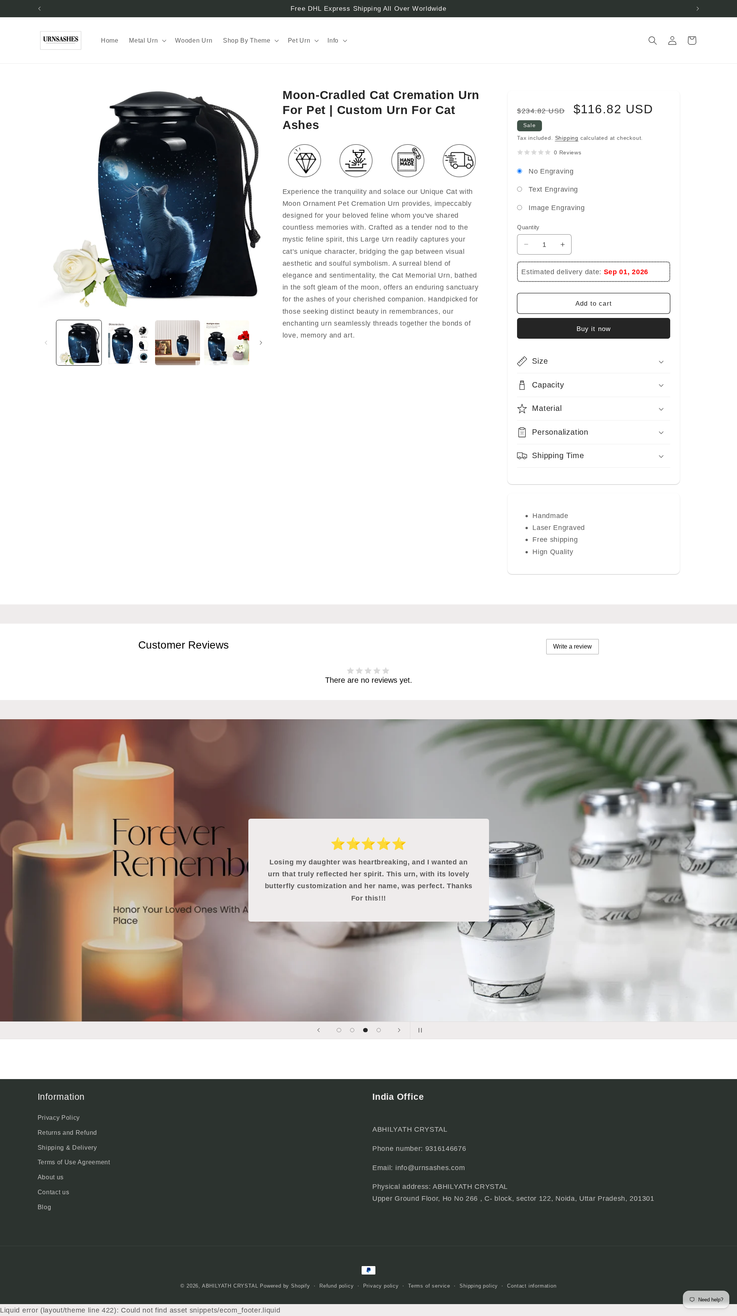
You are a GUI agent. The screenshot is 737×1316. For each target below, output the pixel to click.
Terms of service (429, 1286)
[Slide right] (260, 342)
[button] (147, 40)
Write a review (572, 646)
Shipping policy (478, 1286)
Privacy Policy (59, 1117)
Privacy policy (381, 1286)
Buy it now (594, 329)
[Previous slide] (318, 1030)
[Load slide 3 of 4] (365, 1030)
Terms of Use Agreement (74, 1162)
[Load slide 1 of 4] (339, 1030)
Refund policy (336, 1286)
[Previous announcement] (39, 8)
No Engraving (551, 171)
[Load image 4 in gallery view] (226, 342)
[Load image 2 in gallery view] (128, 342)
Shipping (566, 138)
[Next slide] (398, 1030)
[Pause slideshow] (418, 1030)
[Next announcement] (697, 8)
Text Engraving (553, 189)
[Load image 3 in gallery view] (177, 342)
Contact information (531, 1286)
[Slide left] (46, 342)
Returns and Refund (67, 1132)
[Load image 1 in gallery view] (78, 342)
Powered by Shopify (285, 1286)
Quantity (528, 227)
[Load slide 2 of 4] (352, 1030)
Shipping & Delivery (67, 1147)
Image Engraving (557, 208)
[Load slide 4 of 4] (378, 1030)
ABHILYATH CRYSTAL (230, 1286)
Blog (44, 1206)
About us (51, 1177)
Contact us (53, 1192)
